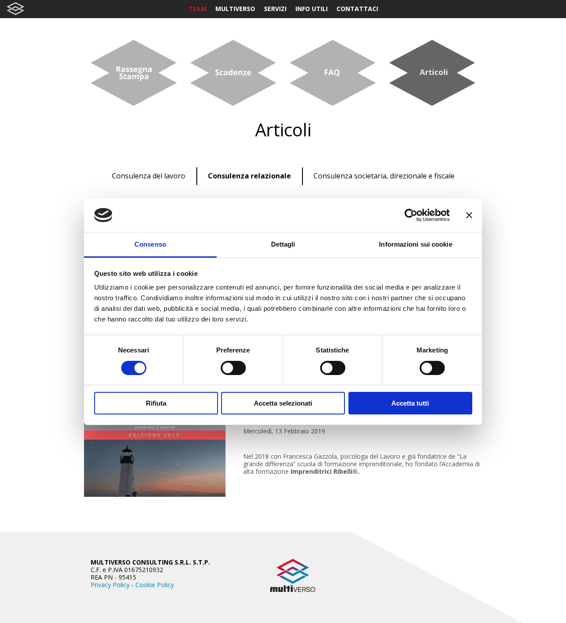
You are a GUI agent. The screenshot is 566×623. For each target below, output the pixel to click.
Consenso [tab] (150, 244)
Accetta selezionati (283, 403)
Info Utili (311, 8)
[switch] (233, 368)
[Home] (15, 8)
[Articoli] (432, 73)
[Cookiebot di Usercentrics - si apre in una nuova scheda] (411, 215)
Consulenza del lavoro (148, 176)
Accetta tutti (410, 403)
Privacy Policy (110, 584)
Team (197, 8)
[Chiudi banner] (469, 215)
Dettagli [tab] (283, 244)
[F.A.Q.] (332, 73)
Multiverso (235, 8)
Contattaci (357, 8)
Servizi (275, 8)
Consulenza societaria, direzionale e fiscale (384, 176)
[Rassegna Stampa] (134, 73)
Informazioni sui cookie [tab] (415, 244)
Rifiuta (156, 403)
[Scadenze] (233, 73)
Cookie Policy (154, 584)
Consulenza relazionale (249, 176)
